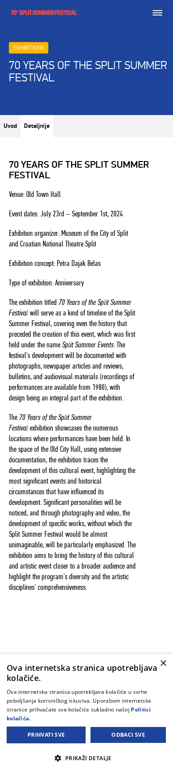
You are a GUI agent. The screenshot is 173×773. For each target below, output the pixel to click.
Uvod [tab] (10, 126)
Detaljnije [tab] (37, 126)
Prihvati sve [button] (46, 734)
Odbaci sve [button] (128, 734)
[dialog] (86, 713)
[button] (86, 758)
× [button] (163, 663)
